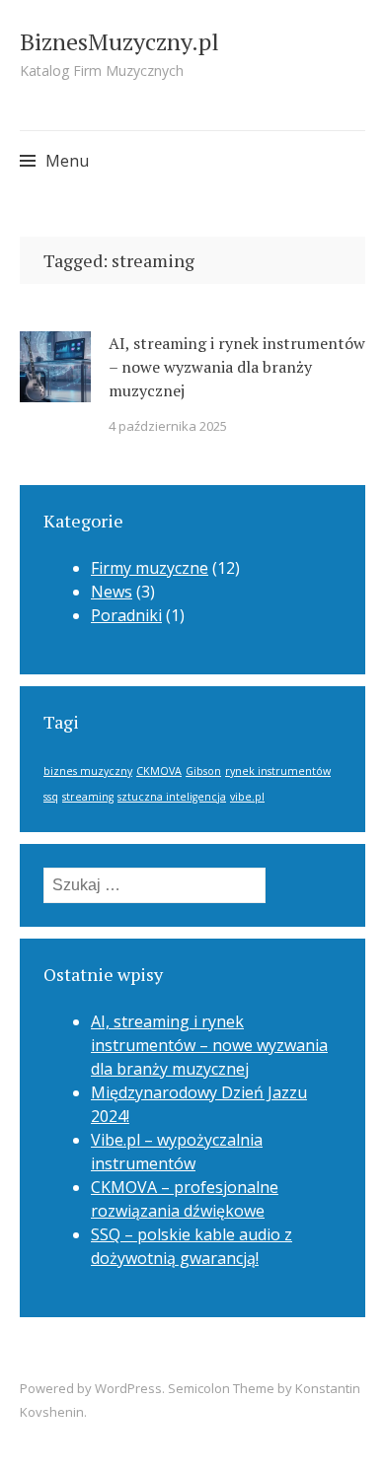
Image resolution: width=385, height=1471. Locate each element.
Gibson (203, 771)
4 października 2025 (168, 426)
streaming (88, 797)
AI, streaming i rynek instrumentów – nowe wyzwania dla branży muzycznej (237, 366)
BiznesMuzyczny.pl (119, 41)
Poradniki (126, 615)
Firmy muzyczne (149, 568)
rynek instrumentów (278, 771)
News (111, 591)
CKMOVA (159, 771)
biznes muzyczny (87, 771)
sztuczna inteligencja (171, 797)
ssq (50, 797)
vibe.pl (247, 797)
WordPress (128, 1388)
